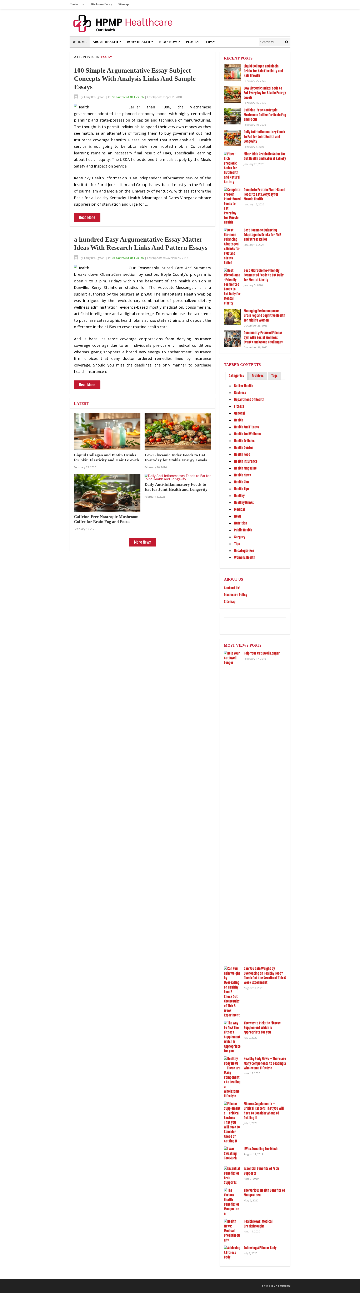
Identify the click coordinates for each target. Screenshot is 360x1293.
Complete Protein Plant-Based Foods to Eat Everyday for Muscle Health (264, 194)
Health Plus (241, 482)
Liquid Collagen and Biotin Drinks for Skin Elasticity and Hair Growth (263, 71)
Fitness (239, 406)
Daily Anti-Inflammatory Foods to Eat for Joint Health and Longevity (264, 136)
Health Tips (241, 489)
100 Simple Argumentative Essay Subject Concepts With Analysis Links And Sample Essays (135, 79)
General (239, 413)
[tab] (236, 376)
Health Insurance (246, 461)
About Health (105, 41)
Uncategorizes (244, 551)
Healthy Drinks (244, 503)
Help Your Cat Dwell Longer (262, 653)
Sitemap (123, 4)
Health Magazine (245, 468)
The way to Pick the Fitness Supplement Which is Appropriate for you (262, 1028)
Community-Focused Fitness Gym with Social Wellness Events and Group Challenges (263, 337)
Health (238, 420)
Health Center (243, 448)
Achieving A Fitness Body (260, 1248)
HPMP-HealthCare (280, 1286)
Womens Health (244, 557)
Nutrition (240, 523)
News (237, 516)
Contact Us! (77, 4)
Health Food (242, 454)
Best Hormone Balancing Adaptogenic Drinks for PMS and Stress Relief (262, 235)
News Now (168, 41)
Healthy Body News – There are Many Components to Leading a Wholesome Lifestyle (265, 1063)
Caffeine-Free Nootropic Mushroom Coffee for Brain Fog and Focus (265, 115)
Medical (239, 509)
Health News (242, 475)
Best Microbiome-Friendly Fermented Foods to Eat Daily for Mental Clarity (264, 275)
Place (191, 41)
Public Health (243, 530)
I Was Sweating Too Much (261, 1149)
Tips (209, 41)
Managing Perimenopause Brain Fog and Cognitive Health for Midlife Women (264, 315)
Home (81, 41)
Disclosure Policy (101, 4)
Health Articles (244, 441)
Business (240, 393)
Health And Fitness (246, 427)
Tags (274, 376)
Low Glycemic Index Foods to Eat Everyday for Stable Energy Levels (265, 93)
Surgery (239, 537)
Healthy (239, 496)
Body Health (138, 41)
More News (142, 542)
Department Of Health (128, 97)
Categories (236, 376)
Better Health (243, 386)
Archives (258, 376)
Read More (87, 217)
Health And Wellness (247, 434)
